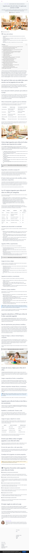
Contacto (2, 544)
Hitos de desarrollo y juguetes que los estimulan (9, 48)
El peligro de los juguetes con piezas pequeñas (9, 66)
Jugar (17, 538)
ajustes (20, 552)
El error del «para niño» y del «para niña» (8, 65)
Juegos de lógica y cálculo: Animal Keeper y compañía (10, 58)
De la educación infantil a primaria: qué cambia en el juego (10, 47)
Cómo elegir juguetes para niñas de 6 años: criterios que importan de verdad (12, 49)
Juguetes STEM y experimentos (7, 53)
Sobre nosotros (3, 543)
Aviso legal (2, 545)
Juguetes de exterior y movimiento (8, 55)
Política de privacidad (4, 546)
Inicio (16, 531)
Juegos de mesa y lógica (6, 54)
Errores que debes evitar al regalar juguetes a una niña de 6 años (10, 64)
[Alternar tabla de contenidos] (26, 44)
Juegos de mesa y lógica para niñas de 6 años (8, 59)
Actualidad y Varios (18, 535)
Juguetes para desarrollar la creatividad (8, 52)
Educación (17, 536)
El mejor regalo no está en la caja (6, 68)
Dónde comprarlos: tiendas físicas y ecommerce (9, 61)
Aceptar (24, 551)
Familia (17, 537)
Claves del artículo (6, 45)
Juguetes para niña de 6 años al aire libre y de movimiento (9, 62)
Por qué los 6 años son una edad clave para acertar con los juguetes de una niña (12, 46)
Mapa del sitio (3, 547)
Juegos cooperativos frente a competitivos (9, 60)
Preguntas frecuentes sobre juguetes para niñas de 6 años (9, 67)
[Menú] (27, 1)
